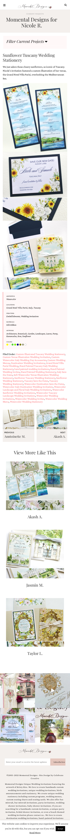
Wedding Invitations (30, 316)
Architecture (11, 333)
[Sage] (23, 344)
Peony (55, 333)
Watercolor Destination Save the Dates (44, 383)
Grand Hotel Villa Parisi (17, 307)
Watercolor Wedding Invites (29, 398)
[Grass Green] (15, 344)
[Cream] (10, 344)
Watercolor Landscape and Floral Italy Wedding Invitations (34, 388)
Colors (9, 342)
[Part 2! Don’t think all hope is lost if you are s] (52, 725)
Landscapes (40, 333)
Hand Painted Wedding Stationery (38, 371)
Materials (10, 322)
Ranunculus (11, 336)
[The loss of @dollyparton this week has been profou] (17, 690)
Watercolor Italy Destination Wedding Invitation (28, 386)
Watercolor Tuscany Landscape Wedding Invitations (30, 394)
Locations (10, 305)
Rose (19, 336)
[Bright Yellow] (7, 344)
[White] (26, 344)
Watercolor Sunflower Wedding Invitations (33, 391)
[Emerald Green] (13, 344)
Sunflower (26, 336)
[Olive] (20, 344)
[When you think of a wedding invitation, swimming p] (17, 725)
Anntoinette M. (14, 436)
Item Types (10, 313)
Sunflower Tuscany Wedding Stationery (34, 377)
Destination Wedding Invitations (28, 363)
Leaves (49, 333)
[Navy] (18, 344)
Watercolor (11, 299)
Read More (35, 832)
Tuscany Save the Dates (36, 380)
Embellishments (13, 316)
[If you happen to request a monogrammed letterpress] (52, 690)
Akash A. (60, 436)
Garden (31, 333)
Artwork (10, 330)
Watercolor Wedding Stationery (26, 401)
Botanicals (22, 333)
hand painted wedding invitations (31, 369)
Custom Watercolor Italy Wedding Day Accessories (31, 358)
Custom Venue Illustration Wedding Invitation (26, 357)
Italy (30, 307)
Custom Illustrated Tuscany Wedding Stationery (40, 354)
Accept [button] (60, 828)
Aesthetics (10, 296)
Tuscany (37, 307)
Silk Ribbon (11, 325)
